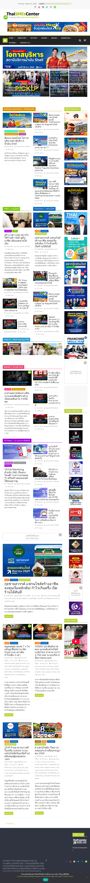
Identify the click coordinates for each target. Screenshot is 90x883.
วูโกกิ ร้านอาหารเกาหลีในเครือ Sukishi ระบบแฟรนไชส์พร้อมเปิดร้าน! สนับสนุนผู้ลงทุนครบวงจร (17, 753)
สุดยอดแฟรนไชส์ (25, 83)
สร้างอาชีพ (12, 598)
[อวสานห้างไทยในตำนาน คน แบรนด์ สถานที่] (40, 395)
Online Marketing (19, 463)
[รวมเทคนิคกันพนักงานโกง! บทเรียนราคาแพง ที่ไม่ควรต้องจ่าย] (10, 300)
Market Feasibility (47, 666)
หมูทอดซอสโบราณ (18, 666)
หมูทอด (12, 663)
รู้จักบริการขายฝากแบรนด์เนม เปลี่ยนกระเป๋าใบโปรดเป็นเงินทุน (57, 3)
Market (7, 389)
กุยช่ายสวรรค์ (52, 596)
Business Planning (11, 131)
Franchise (15, 83)
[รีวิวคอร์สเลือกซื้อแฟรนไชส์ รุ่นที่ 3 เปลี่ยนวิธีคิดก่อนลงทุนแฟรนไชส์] (40, 272)
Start (11, 38)
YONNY (56, 666)
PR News (12, 43)
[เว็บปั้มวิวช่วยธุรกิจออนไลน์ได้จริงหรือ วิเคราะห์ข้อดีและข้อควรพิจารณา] (40, 510)
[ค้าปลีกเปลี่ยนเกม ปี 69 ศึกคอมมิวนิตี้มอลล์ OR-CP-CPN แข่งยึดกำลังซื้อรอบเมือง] (40, 372)
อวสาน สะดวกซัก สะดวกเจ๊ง (22, 324)
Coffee (38, 741)
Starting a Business (11, 134)
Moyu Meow (51, 762)
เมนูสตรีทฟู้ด (32, 598)
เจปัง (57, 767)
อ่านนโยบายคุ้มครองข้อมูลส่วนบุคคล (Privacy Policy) (34, 876)
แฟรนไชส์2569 (52, 773)
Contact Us (25, 43)
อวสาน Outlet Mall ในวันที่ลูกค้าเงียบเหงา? (54, 420)
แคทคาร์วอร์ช (39, 770)
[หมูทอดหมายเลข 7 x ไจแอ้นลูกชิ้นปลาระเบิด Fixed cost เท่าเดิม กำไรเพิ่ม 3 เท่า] (40, 316)
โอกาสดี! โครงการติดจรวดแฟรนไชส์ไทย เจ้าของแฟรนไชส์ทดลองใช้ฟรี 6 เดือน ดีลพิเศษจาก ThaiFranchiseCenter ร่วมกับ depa (47, 189)
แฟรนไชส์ (40, 598)
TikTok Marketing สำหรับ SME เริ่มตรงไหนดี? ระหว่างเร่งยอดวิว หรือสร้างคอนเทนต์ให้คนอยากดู (78, 68)
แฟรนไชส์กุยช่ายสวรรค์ (50, 598)
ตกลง (45, 880)
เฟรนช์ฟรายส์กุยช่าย (22, 598)
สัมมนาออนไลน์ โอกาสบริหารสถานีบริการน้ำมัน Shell (16, 140)
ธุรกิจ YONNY (55, 669)
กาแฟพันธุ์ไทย (52, 764)
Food (7, 83)
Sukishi (14, 767)
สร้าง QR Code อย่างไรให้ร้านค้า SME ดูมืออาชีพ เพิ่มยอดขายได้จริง (16, 239)
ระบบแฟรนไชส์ (17, 770)
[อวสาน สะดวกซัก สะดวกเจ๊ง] (10, 321)
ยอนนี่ (47, 672)
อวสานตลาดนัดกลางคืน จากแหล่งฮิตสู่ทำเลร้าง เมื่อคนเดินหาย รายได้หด (16, 397)
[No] (87, 877)
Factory (33, 38)
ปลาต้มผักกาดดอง (40, 672)
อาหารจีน (53, 672)
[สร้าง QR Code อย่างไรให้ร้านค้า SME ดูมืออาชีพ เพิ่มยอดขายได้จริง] (17, 214)
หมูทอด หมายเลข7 (50, 767)
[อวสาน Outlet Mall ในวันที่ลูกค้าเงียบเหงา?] (40, 415)
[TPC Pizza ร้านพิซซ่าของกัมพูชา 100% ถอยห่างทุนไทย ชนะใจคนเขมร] (10, 279)
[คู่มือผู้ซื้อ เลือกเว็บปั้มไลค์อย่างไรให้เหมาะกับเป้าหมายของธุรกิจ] (40, 489)
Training (22, 134)
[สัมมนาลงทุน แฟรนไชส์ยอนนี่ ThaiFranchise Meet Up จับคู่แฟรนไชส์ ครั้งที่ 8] (40, 114)
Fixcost (23, 661)
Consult (21, 131)
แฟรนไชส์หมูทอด (18, 672)
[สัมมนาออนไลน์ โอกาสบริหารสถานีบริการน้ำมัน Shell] (17, 114)
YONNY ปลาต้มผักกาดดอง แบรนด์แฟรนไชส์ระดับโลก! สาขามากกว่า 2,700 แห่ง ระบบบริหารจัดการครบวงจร (47, 652)
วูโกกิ (10, 773)
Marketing (65, 38)
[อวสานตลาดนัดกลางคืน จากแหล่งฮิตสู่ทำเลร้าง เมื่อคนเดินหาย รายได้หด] (17, 372)
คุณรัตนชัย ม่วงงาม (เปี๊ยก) (24, 93)
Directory (22, 38)
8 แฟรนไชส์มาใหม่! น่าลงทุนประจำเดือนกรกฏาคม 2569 (47, 750)
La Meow (43, 762)
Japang (53, 759)
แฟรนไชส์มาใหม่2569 (50, 776)
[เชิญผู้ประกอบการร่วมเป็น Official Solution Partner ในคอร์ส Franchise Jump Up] (40, 157)
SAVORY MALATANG (41, 764)
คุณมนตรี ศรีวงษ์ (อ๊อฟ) (10, 332)
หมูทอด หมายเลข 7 (21, 663)
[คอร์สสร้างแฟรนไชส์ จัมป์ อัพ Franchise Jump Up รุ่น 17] (40, 137)
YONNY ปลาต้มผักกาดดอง (42, 669)
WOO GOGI (20, 767)
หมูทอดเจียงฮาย (16, 669)
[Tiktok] (43, 7)
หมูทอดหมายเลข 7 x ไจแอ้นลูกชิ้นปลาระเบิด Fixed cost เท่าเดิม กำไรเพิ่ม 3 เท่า (17, 651)
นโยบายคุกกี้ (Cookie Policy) (63, 876)
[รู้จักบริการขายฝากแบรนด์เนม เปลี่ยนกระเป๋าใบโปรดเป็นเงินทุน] (40, 468)
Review (44, 38)
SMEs (15, 231)
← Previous (9, 823)
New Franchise (40, 744)
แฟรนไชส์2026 (42, 773)
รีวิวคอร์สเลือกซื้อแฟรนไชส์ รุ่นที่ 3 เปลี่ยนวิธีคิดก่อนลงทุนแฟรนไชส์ (78, 83)
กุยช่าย (45, 596)
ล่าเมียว (41, 767)
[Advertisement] (75, 396)
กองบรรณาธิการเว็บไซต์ (23, 146)
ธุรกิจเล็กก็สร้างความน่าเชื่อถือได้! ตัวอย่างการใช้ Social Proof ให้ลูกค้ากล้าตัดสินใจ (59, 83)
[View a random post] (84, 40)
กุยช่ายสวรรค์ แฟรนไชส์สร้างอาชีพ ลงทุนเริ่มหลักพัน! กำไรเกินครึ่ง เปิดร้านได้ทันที (26, 89)
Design (54, 38)
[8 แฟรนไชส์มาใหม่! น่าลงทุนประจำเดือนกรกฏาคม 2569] (47, 723)
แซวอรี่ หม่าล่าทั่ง (49, 770)
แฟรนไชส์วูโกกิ (8, 776)
